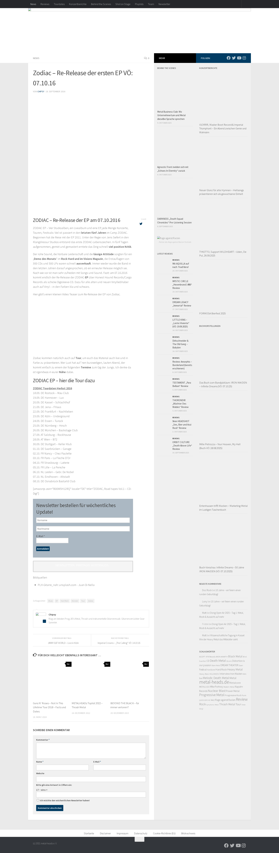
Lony (204, 601)
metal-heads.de (214, 682)
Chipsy (40, 91)
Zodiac (90, 601)
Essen (241, 665)
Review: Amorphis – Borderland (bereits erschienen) (182, 365)
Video (243, 705)
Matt (204, 612)
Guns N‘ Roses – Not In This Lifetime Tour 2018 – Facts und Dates (49, 707)
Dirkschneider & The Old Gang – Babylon (180, 344)
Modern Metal (228, 687)
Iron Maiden (236, 673)
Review (242, 699)
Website (40, 773)
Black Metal (235, 656)
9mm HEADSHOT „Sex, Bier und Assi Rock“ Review (181, 424)
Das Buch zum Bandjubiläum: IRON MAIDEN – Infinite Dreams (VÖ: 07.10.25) (223, 384)
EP (57, 601)
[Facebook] (229, 58)
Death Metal (218, 660)
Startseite (89, 833)
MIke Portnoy (216, 686)
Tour (83, 601)
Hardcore (211, 669)
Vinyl (201, 709)
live (200, 678)
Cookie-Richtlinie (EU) (164, 833)
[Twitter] (234, 58)
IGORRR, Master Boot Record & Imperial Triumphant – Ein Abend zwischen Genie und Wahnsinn (222, 128)
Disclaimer (105, 833)
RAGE (213, 700)
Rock (202, 704)
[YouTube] (239, 58)
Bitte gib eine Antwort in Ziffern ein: (54, 784)
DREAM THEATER (229, 665)
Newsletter (164, 4)
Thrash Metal (227, 704)
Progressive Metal (211, 695)
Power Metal (233, 691)
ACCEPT (202, 656)
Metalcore (235, 682)
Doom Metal (216, 665)
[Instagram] (244, 58)
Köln (244, 674)
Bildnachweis (188, 833)
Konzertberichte (78, 4)
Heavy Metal (235, 669)
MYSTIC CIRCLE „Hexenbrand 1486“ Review (182, 284)
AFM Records (210, 656)
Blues (50, 601)
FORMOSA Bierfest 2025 (212, 313)
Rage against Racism (225, 699)
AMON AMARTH (222, 656)
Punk (244, 695)
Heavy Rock (204, 674)
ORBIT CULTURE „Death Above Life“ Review (182, 445)
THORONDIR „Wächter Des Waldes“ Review (180, 404)
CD (208, 660)
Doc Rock (207, 590)
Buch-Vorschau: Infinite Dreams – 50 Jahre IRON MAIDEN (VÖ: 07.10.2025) (221, 569)
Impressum (122, 833)
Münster (75, 601)
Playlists (139, 4)
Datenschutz (140, 833)
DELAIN (229, 661)
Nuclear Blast (217, 691)
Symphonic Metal (212, 704)
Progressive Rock (233, 695)
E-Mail (40, 536)
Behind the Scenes (101, 4)
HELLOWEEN (214, 674)
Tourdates (59, 4)
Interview (224, 673)
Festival (203, 669)
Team (151, 4)
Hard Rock (65, 601)
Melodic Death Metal (216, 678)
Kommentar (43, 739)
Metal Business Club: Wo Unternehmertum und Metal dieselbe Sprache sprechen (171, 115)
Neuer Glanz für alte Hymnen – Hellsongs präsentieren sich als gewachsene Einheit (221, 192)
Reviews (45, 4)
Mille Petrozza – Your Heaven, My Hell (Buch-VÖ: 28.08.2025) (220, 446)
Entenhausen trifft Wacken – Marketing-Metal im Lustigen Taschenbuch (223, 507)
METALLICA (204, 686)
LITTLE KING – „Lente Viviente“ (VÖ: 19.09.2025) (180, 323)
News (33, 4)
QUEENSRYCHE (204, 700)
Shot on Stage (122, 4)
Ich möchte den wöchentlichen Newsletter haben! (64, 800)
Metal (232, 678)
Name (39, 761)
